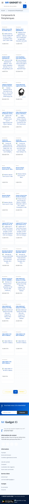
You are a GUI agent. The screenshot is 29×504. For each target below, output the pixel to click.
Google (21, 39)
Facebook (8, 39)
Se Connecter (14, 28)
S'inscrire (20, 31)
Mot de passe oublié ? (22, 23)
